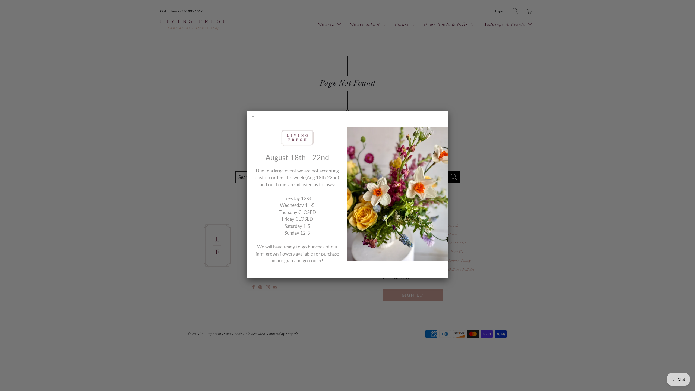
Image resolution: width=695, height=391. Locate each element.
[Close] (253, 116)
